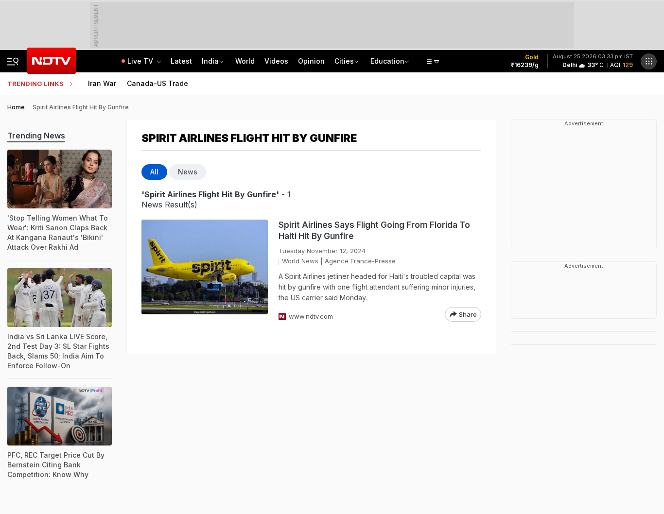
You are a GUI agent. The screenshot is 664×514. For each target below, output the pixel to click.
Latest (181, 61)
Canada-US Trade (157, 83)
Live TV (141, 61)
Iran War (102, 83)
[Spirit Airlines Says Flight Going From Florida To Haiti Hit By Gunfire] (204, 271)
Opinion (311, 61)
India (210, 61)
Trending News (36, 135)
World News (300, 261)
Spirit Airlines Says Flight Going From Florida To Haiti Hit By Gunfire (374, 230)
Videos (276, 61)
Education (387, 61)
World (245, 61)
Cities (344, 61)
